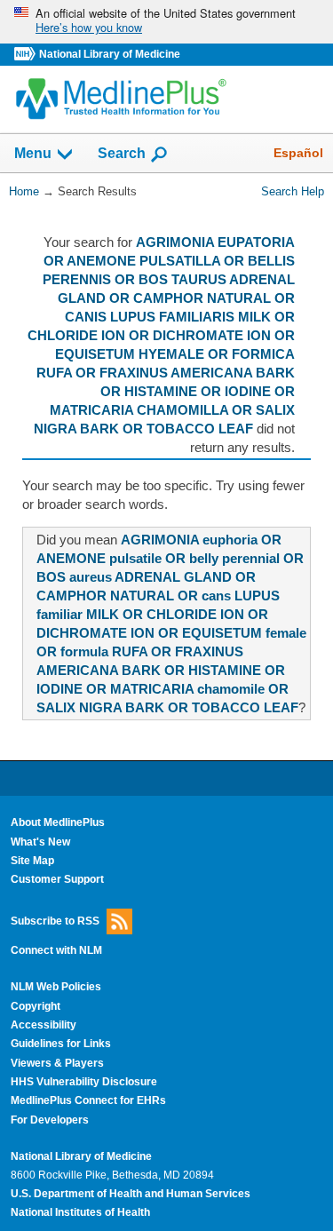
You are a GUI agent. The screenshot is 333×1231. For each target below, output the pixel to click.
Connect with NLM (56, 950)
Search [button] (122, 153)
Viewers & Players (57, 1063)
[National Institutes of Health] (26, 54)
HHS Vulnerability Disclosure (84, 1082)
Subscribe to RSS (55, 920)
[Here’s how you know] (166, 22)
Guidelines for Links (61, 1043)
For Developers (50, 1120)
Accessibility (43, 1025)
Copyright (35, 1006)
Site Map (32, 860)
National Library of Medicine (109, 54)
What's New (40, 842)
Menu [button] (33, 154)
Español (298, 153)
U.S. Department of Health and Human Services (130, 1193)
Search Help (292, 191)
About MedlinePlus (58, 822)
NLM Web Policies (56, 987)
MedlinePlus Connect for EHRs (88, 1100)
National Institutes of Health (80, 1212)
